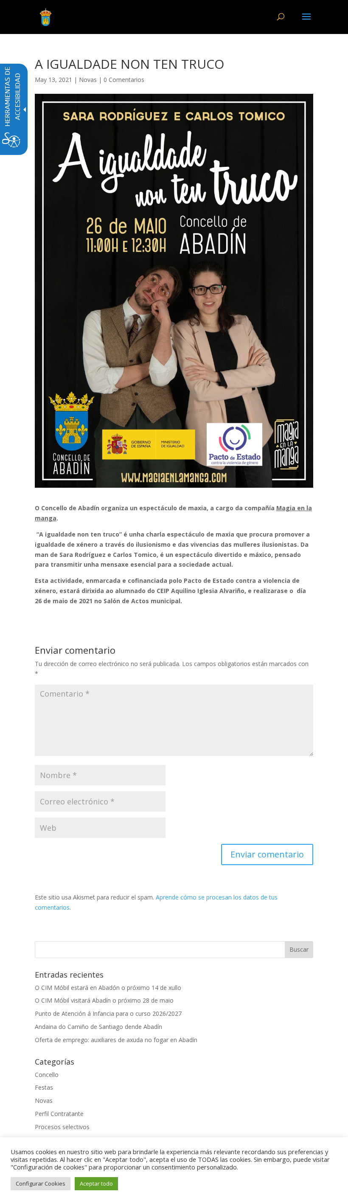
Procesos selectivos (62, 1127)
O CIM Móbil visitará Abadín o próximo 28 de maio (104, 1000)
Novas (88, 80)
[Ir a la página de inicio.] (45, 16)
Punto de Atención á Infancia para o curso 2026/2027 (108, 1013)
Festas (44, 1087)
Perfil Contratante (59, 1114)
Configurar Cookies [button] (40, 1183)
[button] (306, 22)
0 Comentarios (124, 80)
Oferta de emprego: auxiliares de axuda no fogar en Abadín (116, 1040)
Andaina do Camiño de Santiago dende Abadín (98, 1027)
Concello (47, 1075)
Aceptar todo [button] (96, 1183)
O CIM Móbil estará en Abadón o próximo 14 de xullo (108, 988)
